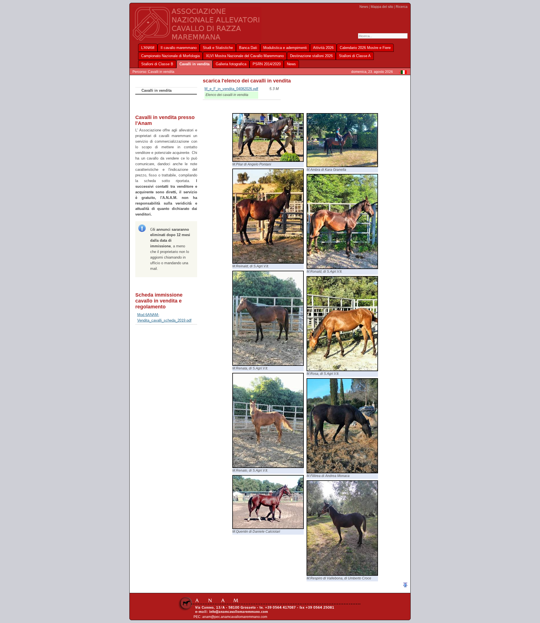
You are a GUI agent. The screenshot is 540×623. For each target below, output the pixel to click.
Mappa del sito (382, 7)
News (363, 7)
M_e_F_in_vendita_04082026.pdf (231, 89)
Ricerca (402, 7)
